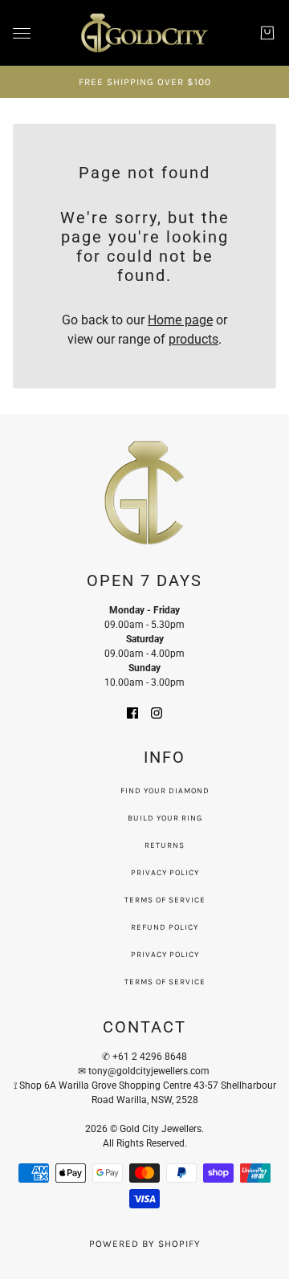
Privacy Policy (165, 873)
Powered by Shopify (145, 1243)
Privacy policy (165, 954)
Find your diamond (165, 791)
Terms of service (165, 982)
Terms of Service (165, 900)
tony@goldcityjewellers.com (150, 1071)
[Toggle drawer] (22, 33)
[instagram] (156, 712)
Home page (180, 320)
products (193, 339)
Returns (164, 845)
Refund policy (164, 927)
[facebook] (132, 712)
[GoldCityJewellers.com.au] (144, 33)
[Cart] (267, 33)
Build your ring (165, 818)
